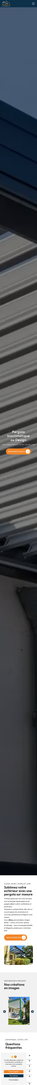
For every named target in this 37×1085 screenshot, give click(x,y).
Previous (4, 1011)
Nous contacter (13, 937)
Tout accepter (14, 1072)
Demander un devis (16, 451)
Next (32, 1011)
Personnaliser (13, 1080)
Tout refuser (13, 1076)
